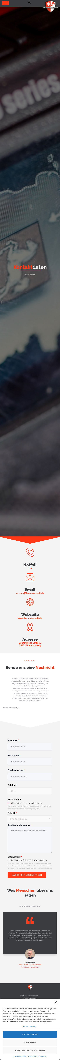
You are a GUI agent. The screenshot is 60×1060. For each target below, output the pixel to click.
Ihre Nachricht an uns (20, 825)
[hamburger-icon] (5, 3)
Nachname (14, 755)
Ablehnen (30, 1042)
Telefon (12, 785)
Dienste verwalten (29, 1026)
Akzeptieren (30, 1034)
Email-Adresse (16, 770)
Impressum (42, 1056)
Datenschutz (32, 1056)
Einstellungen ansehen (30, 1050)
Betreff (12, 813)
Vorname (13, 740)
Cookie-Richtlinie (20, 1056)
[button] (55, 1002)
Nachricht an (14, 799)
